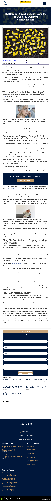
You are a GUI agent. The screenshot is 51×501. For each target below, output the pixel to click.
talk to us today (27, 304)
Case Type (6, 357)
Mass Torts (23, 11)
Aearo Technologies (18, 148)
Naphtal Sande (9, 60)
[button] (44, 3)
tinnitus (40, 279)
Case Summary (7, 363)
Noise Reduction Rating (12, 188)
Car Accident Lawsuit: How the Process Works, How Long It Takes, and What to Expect (12, 381)
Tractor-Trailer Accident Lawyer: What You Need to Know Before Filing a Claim (13, 387)
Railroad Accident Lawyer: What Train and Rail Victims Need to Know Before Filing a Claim (36, 381)
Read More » (5, 383)
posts (28, 11)
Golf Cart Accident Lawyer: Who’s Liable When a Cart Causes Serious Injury (36, 387)
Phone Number (7, 351)
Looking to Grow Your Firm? (12, 499)
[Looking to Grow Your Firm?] (2, 499)
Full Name (6, 339)
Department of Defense (17, 263)
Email (4, 345)
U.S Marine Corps (12, 126)
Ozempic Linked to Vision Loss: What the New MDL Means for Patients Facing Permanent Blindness (13, 393)
